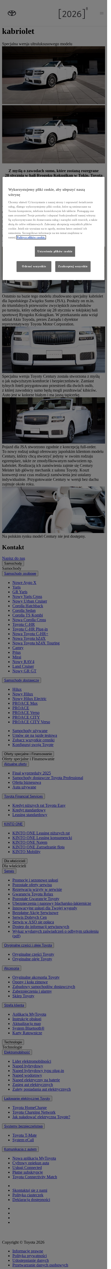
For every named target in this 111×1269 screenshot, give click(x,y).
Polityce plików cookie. (31, 237)
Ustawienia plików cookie (55, 251)
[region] (53, 228)
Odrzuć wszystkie (34, 266)
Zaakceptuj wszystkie (73, 266)
